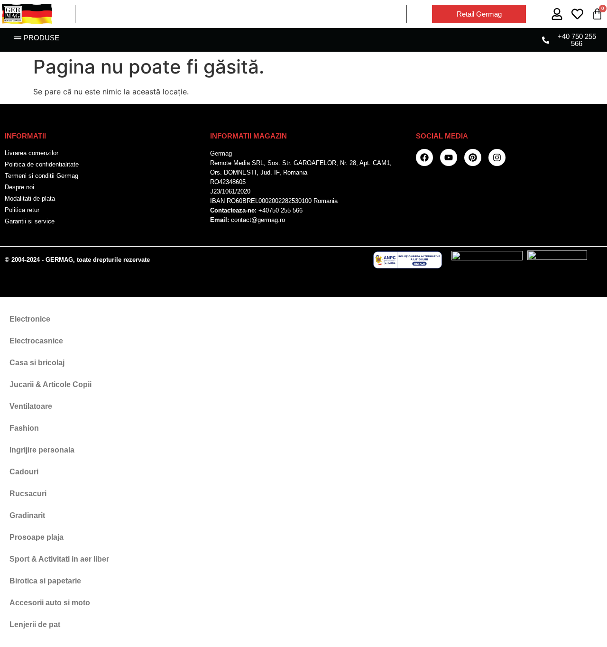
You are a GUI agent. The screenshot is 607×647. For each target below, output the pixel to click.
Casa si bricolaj (36, 363)
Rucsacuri (27, 494)
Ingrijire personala (41, 450)
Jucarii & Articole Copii (50, 384)
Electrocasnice (36, 341)
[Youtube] (448, 157)
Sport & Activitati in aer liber (59, 559)
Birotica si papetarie (45, 581)
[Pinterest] (472, 157)
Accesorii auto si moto (49, 603)
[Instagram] (497, 157)
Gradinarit (27, 515)
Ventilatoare (30, 406)
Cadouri (23, 472)
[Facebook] (424, 157)
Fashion (24, 428)
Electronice (29, 319)
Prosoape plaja (36, 537)
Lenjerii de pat (34, 624)
